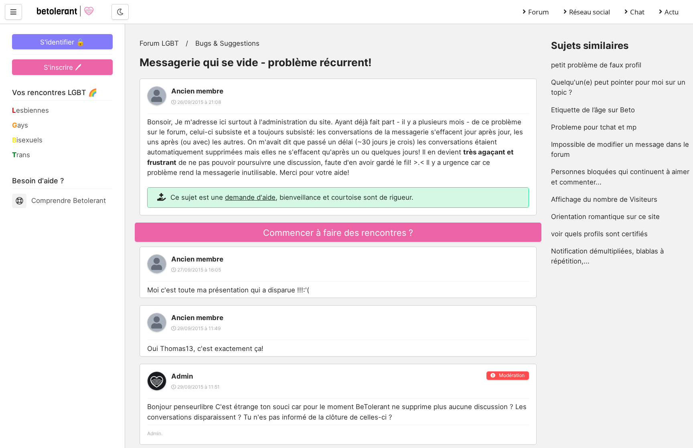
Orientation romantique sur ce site (605, 217)
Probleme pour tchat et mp (593, 127)
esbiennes (30, 110)
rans (21, 155)
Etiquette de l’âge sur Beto (593, 110)
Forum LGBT (159, 43)
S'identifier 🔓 (62, 42)
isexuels (27, 140)
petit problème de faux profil (596, 65)
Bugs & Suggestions (227, 43)
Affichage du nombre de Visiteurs (604, 199)
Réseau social (589, 11)
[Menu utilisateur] (13, 11)
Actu (672, 11)
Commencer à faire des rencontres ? (338, 232)
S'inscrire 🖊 (62, 67)
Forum (538, 11)
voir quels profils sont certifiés (599, 234)
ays (20, 125)
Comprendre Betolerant (68, 201)
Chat (637, 11)
